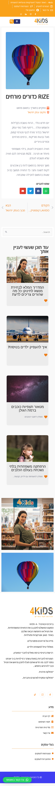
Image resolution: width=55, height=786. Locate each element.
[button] (46, 191)
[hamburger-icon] (17, 21)
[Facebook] (35, 14)
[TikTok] (35, 695)
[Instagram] (30, 14)
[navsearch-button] (12, 21)
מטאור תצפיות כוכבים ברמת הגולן (27, 408)
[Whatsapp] (21, 14)
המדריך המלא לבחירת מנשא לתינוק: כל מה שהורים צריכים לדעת (27, 291)
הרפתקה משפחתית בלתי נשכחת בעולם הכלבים (27, 468)
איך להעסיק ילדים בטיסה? (27, 347)
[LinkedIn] (26, 14)
